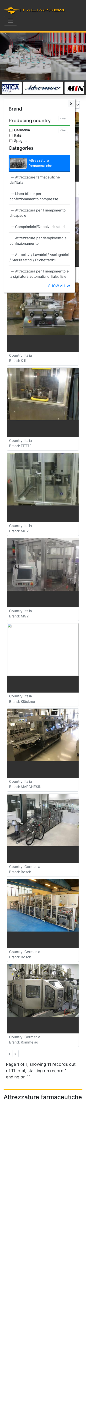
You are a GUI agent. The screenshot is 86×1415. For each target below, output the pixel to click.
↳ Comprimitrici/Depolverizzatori (37, 227)
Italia (18, 135)
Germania (22, 130)
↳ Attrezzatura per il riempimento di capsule (38, 213)
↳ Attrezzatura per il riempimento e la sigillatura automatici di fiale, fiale (39, 274)
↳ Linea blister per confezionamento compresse (34, 196)
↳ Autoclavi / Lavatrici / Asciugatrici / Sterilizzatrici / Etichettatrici (39, 257)
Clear (63, 118)
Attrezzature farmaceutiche (40, 163)
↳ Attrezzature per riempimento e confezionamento (38, 240)
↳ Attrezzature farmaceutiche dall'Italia (35, 180)
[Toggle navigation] (10, 21)
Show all (57, 286)
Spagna (20, 141)
